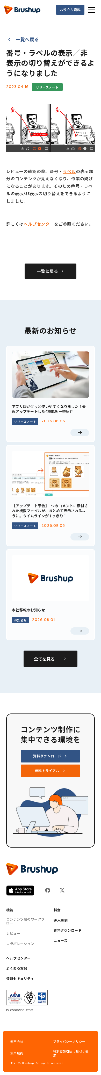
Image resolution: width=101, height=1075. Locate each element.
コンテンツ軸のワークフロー (25, 921)
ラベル (69, 171)
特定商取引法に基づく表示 (71, 1053)
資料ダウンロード (68, 930)
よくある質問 (16, 968)
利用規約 (16, 1053)
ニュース (60, 941)
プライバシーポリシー (69, 1041)
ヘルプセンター (39, 224)
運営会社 (16, 1041)
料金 (57, 910)
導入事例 (61, 920)
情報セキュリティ (20, 978)
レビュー (13, 933)
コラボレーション (20, 944)
